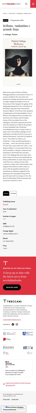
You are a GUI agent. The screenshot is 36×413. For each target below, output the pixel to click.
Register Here (12, 287)
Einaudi (5, 204)
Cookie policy (15, 399)
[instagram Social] (17, 324)
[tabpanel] (18, 225)
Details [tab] (6, 193)
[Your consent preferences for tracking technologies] (10, 409)
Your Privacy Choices (15, 407)
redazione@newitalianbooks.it (12, 320)
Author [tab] (13, 193)
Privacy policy (6, 399)
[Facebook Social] (13, 324)
